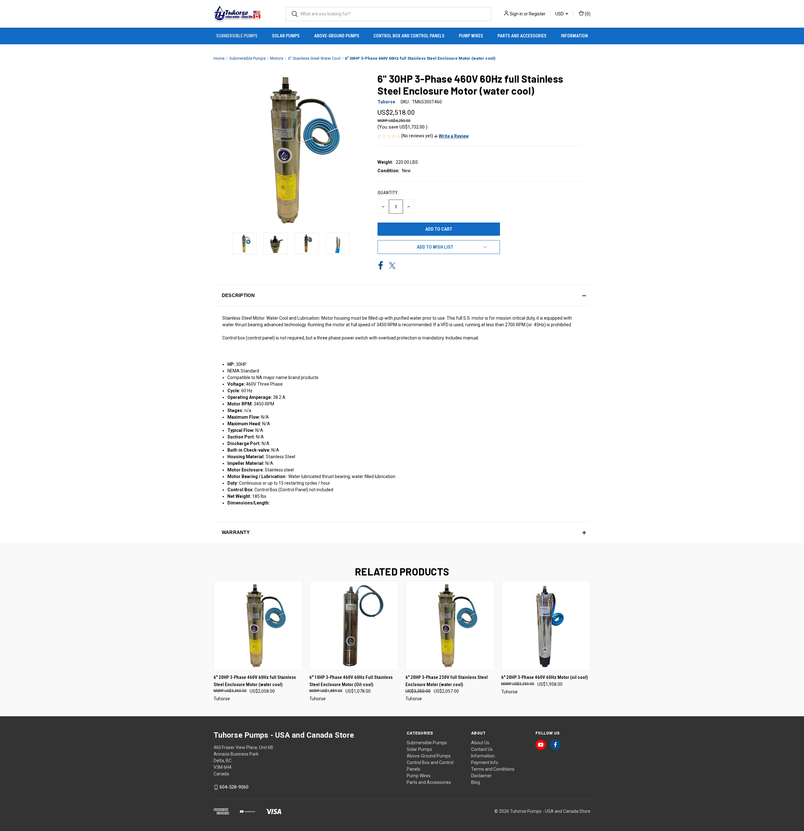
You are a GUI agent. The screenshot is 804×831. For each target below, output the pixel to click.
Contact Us (482, 749)
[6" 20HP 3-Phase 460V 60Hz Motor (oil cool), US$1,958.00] (546, 625)
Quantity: (388, 192)
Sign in (516, 13)
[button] (451, 136)
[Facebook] (381, 265)
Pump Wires (471, 35)
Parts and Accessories (521, 35)
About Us (480, 742)
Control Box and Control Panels (408, 35)
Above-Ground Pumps (336, 35)
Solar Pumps (286, 35)
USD (560, 13)
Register (537, 13)
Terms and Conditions (492, 769)
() (587, 13)
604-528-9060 (234, 787)
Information (574, 35)
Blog (475, 782)
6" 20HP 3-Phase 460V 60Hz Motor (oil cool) (544, 677)
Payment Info (484, 762)
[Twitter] (392, 265)
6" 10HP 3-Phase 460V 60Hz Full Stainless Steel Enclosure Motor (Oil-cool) (351, 680)
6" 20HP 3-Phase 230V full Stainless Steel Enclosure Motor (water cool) (446, 680)
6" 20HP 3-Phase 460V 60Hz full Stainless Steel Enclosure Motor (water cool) (255, 680)
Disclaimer (481, 775)
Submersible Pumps (237, 35)
